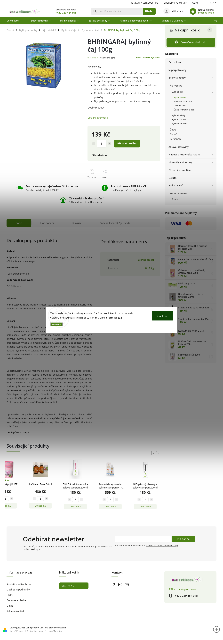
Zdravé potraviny (178, 147)
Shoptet (20, 631)
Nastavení (56, 324)
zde (120, 317)
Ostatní (172, 178)
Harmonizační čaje (183, 101)
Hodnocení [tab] (47, 223)
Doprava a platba (16, 600)
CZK (212, 2)
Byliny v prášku (179, 123)
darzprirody (120, 584)
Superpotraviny (177, 70)
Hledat (149, 11)
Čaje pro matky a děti (184, 109)
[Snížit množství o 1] (93, 143)
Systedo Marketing (53, 631)
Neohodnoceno (107, 58)
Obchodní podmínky (175, 2)
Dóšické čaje (179, 105)
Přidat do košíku (126, 143)
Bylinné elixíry (178, 115)
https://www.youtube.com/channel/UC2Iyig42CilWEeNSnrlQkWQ (127, 584)
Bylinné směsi (180, 97)
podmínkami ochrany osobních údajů (162, 545)
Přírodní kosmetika (179, 170)
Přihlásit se (183, 539)
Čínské (173, 134)
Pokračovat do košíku (194, 42)
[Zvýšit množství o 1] (109, 143)
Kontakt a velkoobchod (144, 2)
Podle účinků (175, 185)
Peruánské (176, 138)
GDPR (195, 2)
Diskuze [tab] (77, 223)
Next (158, 453)
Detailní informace (98, 117)
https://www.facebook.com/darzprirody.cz (114, 584)
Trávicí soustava (179, 193)
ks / (68, 585)
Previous (153, 453)
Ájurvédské (176, 85)
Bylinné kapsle (179, 119)
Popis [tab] (19, 223)
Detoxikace (175, 62)
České (173, 129)
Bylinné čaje (177, 91)
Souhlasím (162, 316)
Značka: (147, 57)
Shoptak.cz (38, 631)
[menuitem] (16, 20)
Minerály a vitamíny (180, 162)
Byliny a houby (177, 77)
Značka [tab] (115, 223)
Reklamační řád (15, 611)
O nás (10, 605)
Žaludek (176, 199)
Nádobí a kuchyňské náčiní (184, 154)
